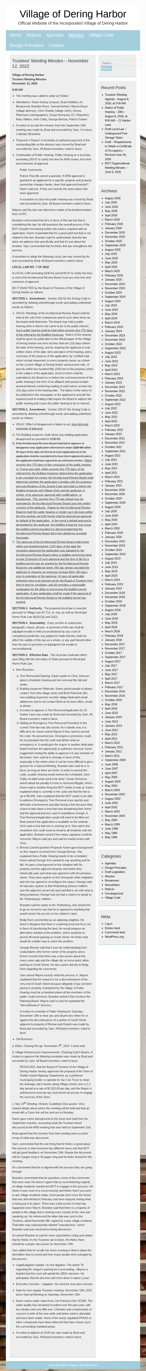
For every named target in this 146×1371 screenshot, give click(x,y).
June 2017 (111, 670)
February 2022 (114, 429)
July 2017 (111, 665)
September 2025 (115, 245)
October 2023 (113, 344)
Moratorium (112, 880)
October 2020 (113, 498)
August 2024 (113, 301)
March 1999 (112, 824)
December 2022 (115, 387)
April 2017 (111, 678)
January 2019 (113, 588)
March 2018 (112, 631)
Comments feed (115, 932)
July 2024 (111, 305)
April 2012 (111, 738)
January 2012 (113, 751)
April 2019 (111, 575)
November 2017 (115, 648)
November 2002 (115, 794)
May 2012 (111, 734)
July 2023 (111, 356)
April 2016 (111, 708)
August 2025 (113, 249)
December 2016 (115, 691)
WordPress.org (114, 936)
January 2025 (113, 279)
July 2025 (111, 253)
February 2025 (114, 275)
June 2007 (111, 768)
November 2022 (115, 391)
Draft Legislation (115, 871)
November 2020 (115, 494)
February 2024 (114, 326)
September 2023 (115, 348)
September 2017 (115, 657)
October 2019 (113, 549)
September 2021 (115, 451)
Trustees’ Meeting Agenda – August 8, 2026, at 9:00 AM (117, 99)
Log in (108, 923)
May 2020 (111, 519)
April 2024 (111, 318)
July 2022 (111, 408)
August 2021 (113, 455)
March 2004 (112, 790)
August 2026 (113, 198)
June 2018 (111, 618)
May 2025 (111, 262)
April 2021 (111, 472)
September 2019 (115, 554)
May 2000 (111, 820)
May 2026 (111, 211)
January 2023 (113, 382)
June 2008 (111, 764)
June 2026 (111, 206)
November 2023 (115, 339)
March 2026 (112, 219)
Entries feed (112, 928)
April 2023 (111, 369)
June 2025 (111, 258)
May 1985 (111, 833)
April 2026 (111, 215)
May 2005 (111, 777)
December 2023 (115, 335)
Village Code (101, 35)
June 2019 (111, 567)
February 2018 (114, 635)
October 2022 (113, 395)
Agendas (55, 35)
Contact (56, 45)
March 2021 (112, 476)
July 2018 (111, 614)
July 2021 (111, 459)
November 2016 (115, 695)
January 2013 (113, 725)
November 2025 (115, 236)
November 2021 (115, 442)
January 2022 (113, 434)
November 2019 (115, 545)
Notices (33, 35)
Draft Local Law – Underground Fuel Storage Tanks (116, 133)
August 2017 (113, 661)
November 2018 (115, 597)
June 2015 (111, 712)
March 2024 (112, 322)
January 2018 (113, 639)
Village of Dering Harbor (73, 13)
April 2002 (111, 807)
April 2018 (111, 627)
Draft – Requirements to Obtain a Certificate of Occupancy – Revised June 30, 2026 (118, 150)
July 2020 (111, 511)
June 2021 (111, 464)
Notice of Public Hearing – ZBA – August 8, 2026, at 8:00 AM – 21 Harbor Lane (118, 116)
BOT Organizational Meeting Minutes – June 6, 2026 (117, 167)
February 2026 (114, 224)
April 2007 (111, 773)
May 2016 (111, 704)
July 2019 (111, 562)
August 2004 (113, 781)
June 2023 (111, 361)
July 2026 (111, 202)
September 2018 (115, 605)
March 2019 (112, 579)
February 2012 (114, 747)
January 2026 (113, 228)
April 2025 (111, 266)
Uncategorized (114, 893)
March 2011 (112, 755)
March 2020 (112, 528)
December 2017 (115, 644)
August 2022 (113, 404)
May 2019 (111, 571)
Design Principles (27, 45)
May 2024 (111, 313)
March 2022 (112, 425)
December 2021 (115, 438)
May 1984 (111, 837)
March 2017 (112, 682)
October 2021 (113, 447)
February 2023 (114, 378)
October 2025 (113, 241)
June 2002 (111, 802)
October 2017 (113, 652)
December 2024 (115, 284)
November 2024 (115, 288)
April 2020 (111, 524)
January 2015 (113, 717)
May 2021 (111, 468)
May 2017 (111, 674)
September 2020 (115, 502)
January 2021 (113, 485)
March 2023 (112, 374)
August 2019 (113, 558)
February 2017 (114, 687)
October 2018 (113, 601)
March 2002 (112, 811)
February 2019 (114, 584)
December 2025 (115, 232)
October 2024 (113, 292)
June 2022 (111, 412)
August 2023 (113, 352)
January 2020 (113, 537)
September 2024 (115, 296)
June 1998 (111, 828)
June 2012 (111, 730)
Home (15, 35)
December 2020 (115, 489)
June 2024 (111, 309)
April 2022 (111, 421)
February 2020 (114, 532)
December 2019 (115, 541)
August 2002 (113, 798)
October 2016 (113, 700)
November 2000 (115, 815)
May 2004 (111, 785)
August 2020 (113, 507)
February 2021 (114, 481)
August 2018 (113, 610)
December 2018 (115, 592)
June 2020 (111, 515)
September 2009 (115, 760)
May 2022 (111, 416)
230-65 (56, 439)
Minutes (76, 35)
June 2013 (111, 721)
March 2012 (112, 742)
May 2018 (111, 622)
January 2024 (113, 331)
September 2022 (115, 399)
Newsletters (112, 884)
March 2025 (112, 271)
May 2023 (111, 365)
